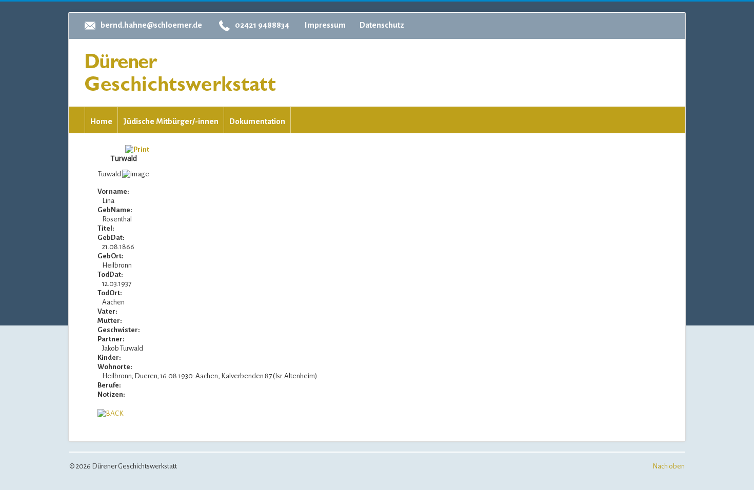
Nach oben (668, 466)
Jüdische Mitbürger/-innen (171, 121)
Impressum (325, 25)
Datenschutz (382, 25)
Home (101, 121)
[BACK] (110, 413)
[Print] (137, 149)
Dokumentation (257, 121)
